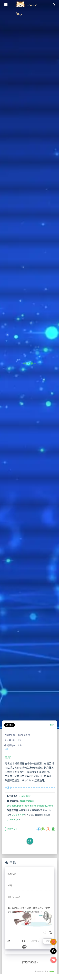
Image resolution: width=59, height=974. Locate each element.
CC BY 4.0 (18, 814)
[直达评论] (53, 960)
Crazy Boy (24, 796)
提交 (48, 941)
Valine (51, 972)
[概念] (4, 757)
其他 (52, 724)
